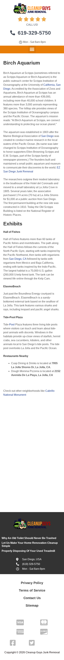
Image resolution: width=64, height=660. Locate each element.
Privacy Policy (32, 583)
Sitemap (32, 605)
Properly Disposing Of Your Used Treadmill (28, 551)
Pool (12, 324)
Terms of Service (32, 590)
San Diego (47, 136)
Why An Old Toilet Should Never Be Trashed (29, 538)
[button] (32, 49)
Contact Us (32, 598)
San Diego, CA (17, 258)
